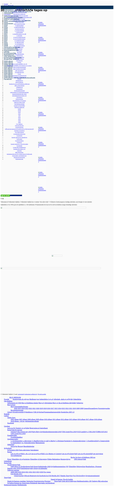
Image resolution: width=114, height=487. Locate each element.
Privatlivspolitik (42, 394)
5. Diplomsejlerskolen (63, 441)
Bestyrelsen (11, 405)
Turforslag (29, 481)
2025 (19, 408)
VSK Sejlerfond (38, 412)
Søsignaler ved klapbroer (19, 155)
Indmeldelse (44, 399)
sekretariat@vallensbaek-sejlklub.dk (27, 394)
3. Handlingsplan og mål (40, 441)
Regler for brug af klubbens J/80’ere (83, 457)
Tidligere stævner (13, 470)
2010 (74, 408)
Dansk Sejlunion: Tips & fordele (62, 479)
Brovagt (20, 446)
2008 (81, 408)
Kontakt (6, 414)
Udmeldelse (77, 399)
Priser (9, 459)
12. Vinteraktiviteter (28, 443)
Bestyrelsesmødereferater (19, 406)
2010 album (48, 419)
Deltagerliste (81, 466)
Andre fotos (11, 417)
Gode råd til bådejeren (69, 481)
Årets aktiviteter (24, 450)
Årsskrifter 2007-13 (67, 412)
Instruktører (34, 450)
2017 (52, 408)
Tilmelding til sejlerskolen (21, 459)
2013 (63, 408)
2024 (23, 408)
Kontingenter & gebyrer (21, 399)
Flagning (47, 481)
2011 (70, 408)
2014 (59, 408)
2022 (30, 408)
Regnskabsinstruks (17, 410)
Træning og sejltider (22, 428)
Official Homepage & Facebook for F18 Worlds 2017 (42, 476)
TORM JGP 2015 (101, 432)
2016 (48, 408)
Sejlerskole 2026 (13, 450)
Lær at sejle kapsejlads (69, 454)
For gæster (47, 472)
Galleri (6, 416)
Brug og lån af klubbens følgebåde (64, 403)
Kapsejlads (7, 463)
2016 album (81, 419)
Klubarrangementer (19, 157)
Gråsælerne (19, 87)
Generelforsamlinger (91, 408)
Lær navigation (98, 454)
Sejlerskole (8, 448)
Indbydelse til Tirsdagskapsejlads (22, 466)
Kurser (9, 452)
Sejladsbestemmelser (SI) (59, 466)
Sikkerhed (10, 444)
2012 (67, 408)
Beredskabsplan (19, 54)
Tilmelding (72, 466)
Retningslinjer (65, 459)
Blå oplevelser (103, 481)
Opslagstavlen (19, 476)
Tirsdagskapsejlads (13, 465)
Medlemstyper (34, 399)
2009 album (40, 419)
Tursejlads (19, 135)
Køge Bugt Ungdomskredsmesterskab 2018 (46, 432)
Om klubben (8, 401)
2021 (34, 408)
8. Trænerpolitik (103, 441)
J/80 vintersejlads (19, 85)
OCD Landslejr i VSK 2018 (86, 432)
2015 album (73, 419)
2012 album (65, 419)
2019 (41, 408)
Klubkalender (19, 159)
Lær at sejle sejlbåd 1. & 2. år (21, 454)
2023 (26, 408)
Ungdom (19, 7)
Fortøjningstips (39, 481)
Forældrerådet (12, 435)
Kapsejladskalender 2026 (42, 466)
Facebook (10, 423)
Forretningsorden (104, 408)
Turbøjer (95, 481)
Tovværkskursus (16, 455)
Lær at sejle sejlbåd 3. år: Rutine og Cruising (46, 454)
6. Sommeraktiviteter (78, 441)
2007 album (23, 419)
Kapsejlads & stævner (14, 430)
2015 (56, 408)
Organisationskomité (19, 134)
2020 (37, 408)
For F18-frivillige (79, 476)
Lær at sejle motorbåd (85, 454)
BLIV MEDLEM (15, 397)
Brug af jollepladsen (45, 403)
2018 (45, 408)
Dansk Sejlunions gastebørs (16, 481)
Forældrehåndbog (17, 437)
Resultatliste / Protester (94, 466)
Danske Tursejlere (66, 476)
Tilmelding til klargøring (38, 459)
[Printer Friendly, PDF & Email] (5, 195)
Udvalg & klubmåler (40, 468)
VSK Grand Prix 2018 (69, 432)
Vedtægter (79, 403)
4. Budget (52, 441)
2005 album (15, 419)
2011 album (56, 419)
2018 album (98, 419)
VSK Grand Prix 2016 (18, 433)
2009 (78, 408)
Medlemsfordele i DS (84, 481)
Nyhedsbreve (28, 412)
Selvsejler (14, 446)
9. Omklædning (16, 443)
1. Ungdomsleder (16, 441)
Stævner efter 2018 (13, 468)
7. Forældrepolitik (92, 441)
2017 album (90, 419)
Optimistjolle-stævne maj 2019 (21, 432)
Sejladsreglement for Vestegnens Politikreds (22, 483)
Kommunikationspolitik (52, 412)
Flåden (49, 459)
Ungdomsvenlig (12, 439)
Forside (6, 399)
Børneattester (40, 443)
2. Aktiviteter (27, 441)
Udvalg (9, 412)
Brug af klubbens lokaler (29, 403)
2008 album (31, 419)
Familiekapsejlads (27, 468)
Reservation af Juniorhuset (39, 428)
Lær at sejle (11, 428)
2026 (15, 408)
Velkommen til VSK (14, 403)
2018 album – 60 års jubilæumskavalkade (25, 421)
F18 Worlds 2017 (16, 474)
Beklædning (56, 459)
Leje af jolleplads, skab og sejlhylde (60, 399)
